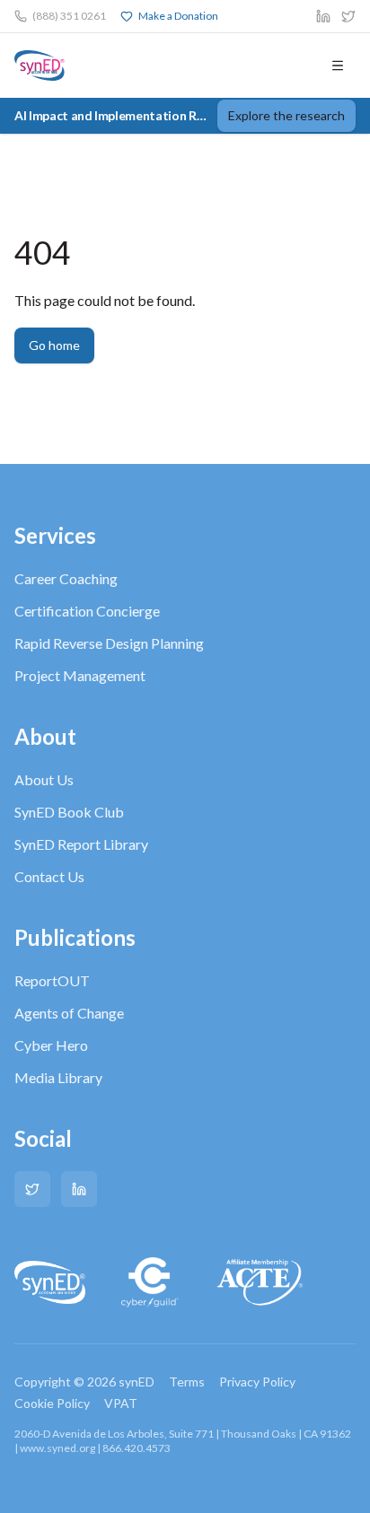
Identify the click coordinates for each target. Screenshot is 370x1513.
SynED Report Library (81, 844)
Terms (187, 1381)
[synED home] (39, 65)
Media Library (58, 1077)
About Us (44, 779)
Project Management (79, 675)
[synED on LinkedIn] (323, 16)
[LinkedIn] (79, 1189)
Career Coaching (66, 578)
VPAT (120, 1403)
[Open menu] (338, 65)
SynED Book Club (69, 811)
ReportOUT (52, 980)
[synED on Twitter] (348, 16)
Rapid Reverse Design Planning (109, 643)
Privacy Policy (257, 1381)
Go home (54, 345)
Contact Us (49, 876)
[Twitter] (32, 1189)
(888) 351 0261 (69, 15)
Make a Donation (178, 15)
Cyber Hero (51, 1045)
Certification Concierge (87, 610)
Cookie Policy (52, 1403)
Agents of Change (69, 1012)
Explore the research (286, 115)
